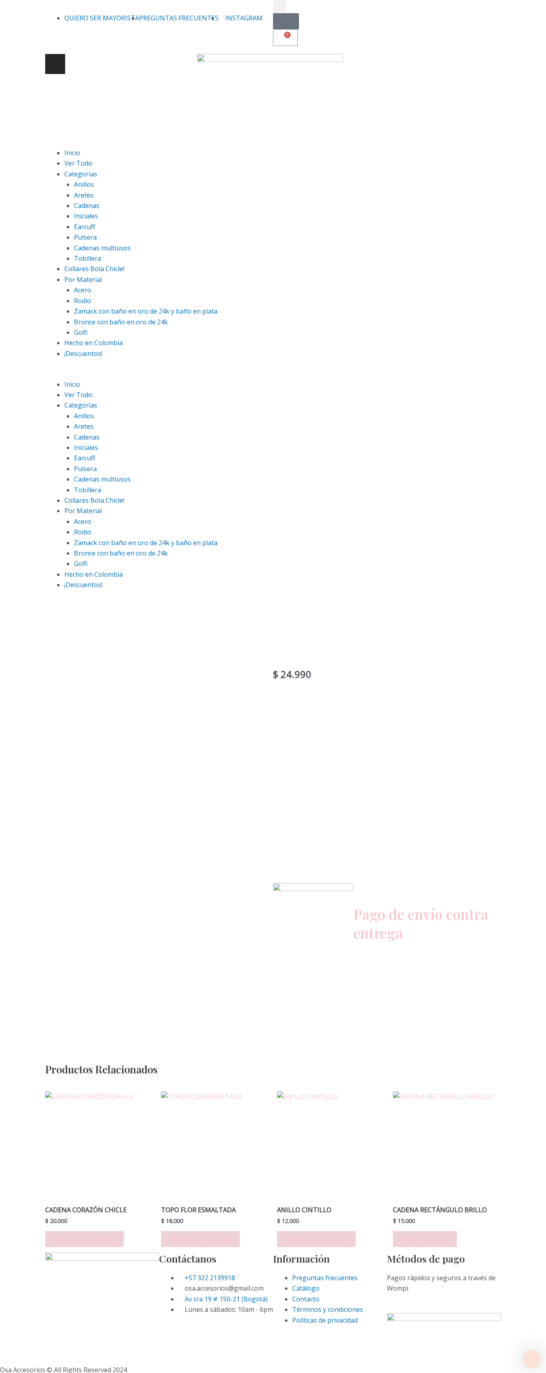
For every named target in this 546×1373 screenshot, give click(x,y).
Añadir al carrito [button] (425, 1239)
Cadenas (87, 205)
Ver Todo (78, 163)
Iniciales (86, 216)
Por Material (83, 279)
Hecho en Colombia (93, 342)
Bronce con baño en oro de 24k (121, 322)
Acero (82, 290)
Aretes (84, 195)
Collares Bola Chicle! (94, 268)
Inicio (72, 152)
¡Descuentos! (83, 353)
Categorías (80, 174)
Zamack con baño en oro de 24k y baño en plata (145, 311)
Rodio (82, 300)
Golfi (81, 332)
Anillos (84, 184)
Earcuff (84, 226)
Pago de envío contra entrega (420, 923)
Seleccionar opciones (84, 1239)
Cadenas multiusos (102, 248)
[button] (273, 373)
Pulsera (85, 237)
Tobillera (87, 258)
